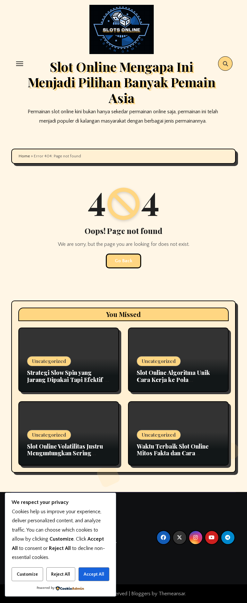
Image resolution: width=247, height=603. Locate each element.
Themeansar (172, 594)
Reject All (60, 574)
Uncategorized (49, 361)
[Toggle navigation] (19, 64)
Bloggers (141, 594)
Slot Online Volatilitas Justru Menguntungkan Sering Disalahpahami (65, 453)
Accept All (94, 574)
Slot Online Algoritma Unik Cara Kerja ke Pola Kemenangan (173, 379)
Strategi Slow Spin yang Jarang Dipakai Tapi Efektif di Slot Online (68, 379)
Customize (27, 574)
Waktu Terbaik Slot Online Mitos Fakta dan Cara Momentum (173, 453)
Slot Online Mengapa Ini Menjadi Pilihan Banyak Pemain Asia (121, 82)
